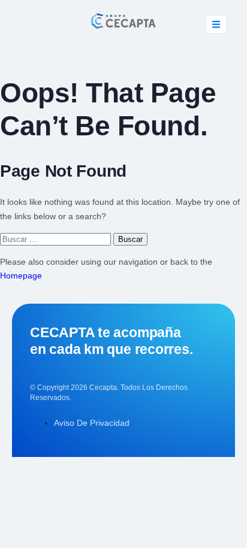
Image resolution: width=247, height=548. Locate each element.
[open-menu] (216, 24)
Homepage (21, 275)
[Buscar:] (56, 239)
